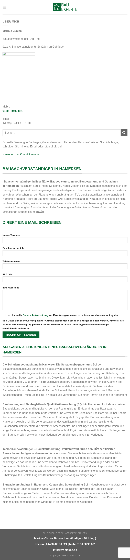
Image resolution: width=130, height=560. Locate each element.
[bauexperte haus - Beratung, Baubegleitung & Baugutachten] (65, 7)
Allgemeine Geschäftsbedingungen (65, 533)
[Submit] (124, 132)
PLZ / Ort (8, 274)
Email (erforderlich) (14, 248)
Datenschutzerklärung (35, 315)
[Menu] (5, 7)
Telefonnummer (11, 261)
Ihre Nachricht (11, 287)
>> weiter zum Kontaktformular (21, 154)
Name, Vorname (11, 235)
